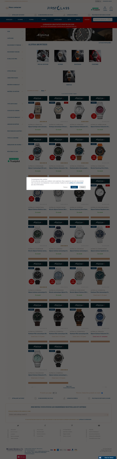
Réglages (65, 187)
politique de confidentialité (76, 183)
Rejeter (82, 187)
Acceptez (74, 187)
